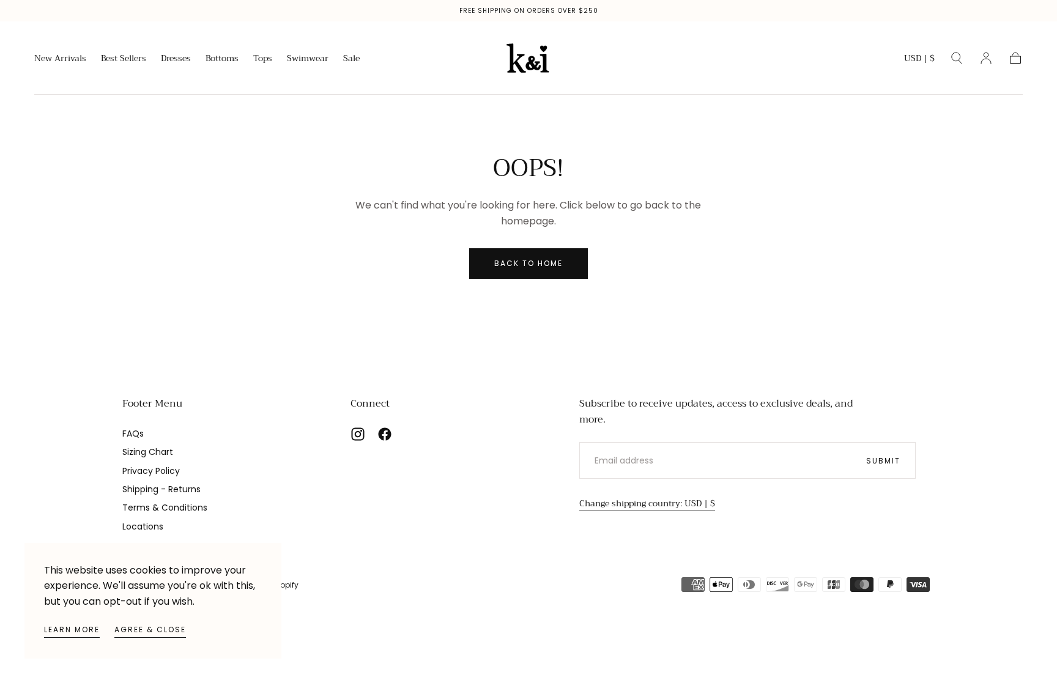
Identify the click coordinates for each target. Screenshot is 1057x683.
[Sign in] (986, 58)
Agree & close (150, 629)
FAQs (133, 433)
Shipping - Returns (161, 489)
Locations (142, 526)
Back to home (528, 263)
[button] (919, 60)
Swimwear (307, 59)
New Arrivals (60, 59)
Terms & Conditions (164, 507)
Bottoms (222, 59)
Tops (262, 59)
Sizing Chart (147, 452)
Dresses (176, 59)
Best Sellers (123, 59)
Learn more (72, 629)
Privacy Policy (151, 471)
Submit (883, 461)
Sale (351, 59)
